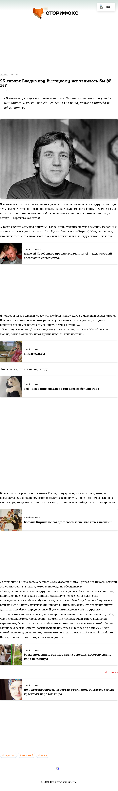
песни (43, 755)
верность (9, 755)
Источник (111, 672)
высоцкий (27, 755)
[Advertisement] (59, 47)
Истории (4, 75)
